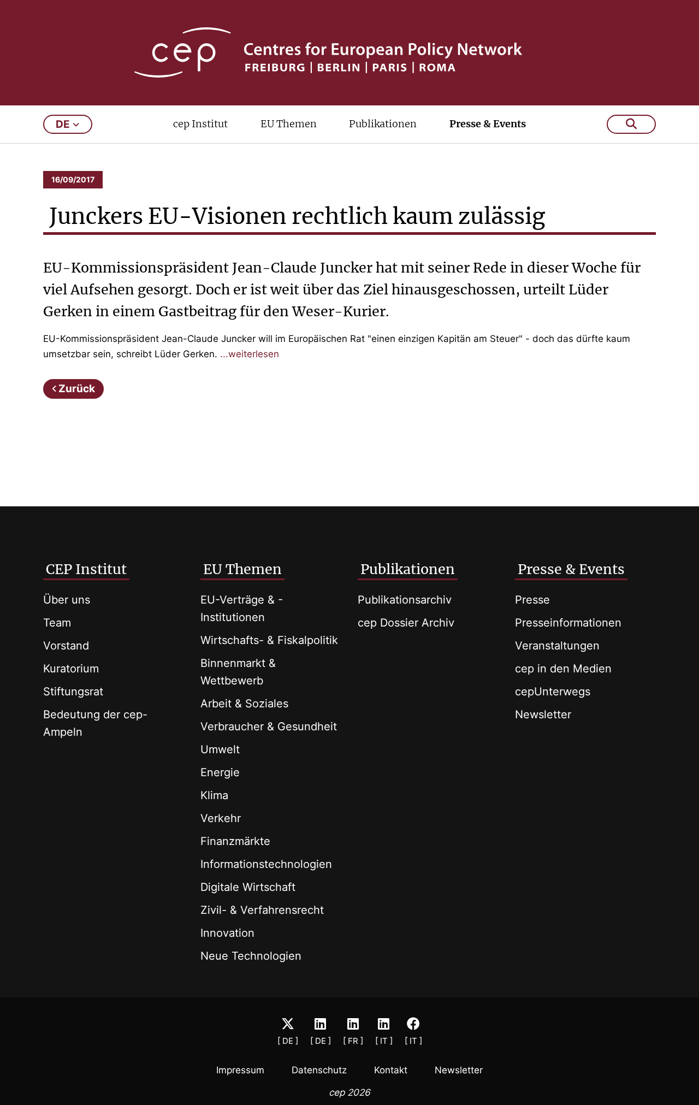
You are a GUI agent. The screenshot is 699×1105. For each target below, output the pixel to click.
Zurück (76, 388)
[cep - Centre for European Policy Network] (349, 52)
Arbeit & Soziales (244, 703)
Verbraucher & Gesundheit (268, 726)
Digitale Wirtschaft (247, 887)
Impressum (240, 1070)
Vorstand (66, 645)
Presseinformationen (568, 622)
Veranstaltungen (557, 645)
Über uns (66, 599)
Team (57, 622)
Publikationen (383, 123)
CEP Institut (86, 569)
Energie (220, 772)
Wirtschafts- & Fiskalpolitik (269, 640)
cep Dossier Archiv (406, 622)
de (63, 124)
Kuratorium (71, 668)
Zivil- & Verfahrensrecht (262, 910)
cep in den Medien (563, 668)
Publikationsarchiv (405, 599)
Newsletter (543, 714)
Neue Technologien (250, 955)
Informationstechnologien (266, 864)
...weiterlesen (249, 353)
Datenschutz (319, 1070)
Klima (214, 795)
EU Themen (288, 123)
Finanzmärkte (235, 841)
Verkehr (220, 818)
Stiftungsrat (73, 691)
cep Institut (200, 123)
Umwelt (220, 749)
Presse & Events (487, 123)
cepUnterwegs (552, 691)
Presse (532, 599)
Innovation (227, 932)
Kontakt (390, 1070)
